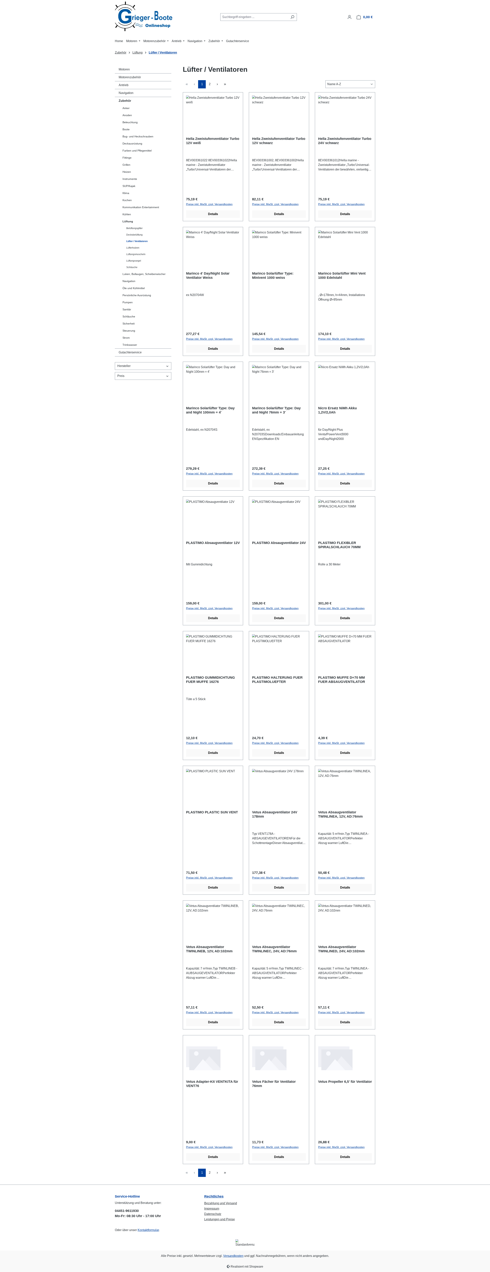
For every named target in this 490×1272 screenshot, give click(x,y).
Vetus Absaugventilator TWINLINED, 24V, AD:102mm (341, 949)
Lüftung (127, 221)
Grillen (126, 164)
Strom (126, 337)
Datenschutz (212, 1214)
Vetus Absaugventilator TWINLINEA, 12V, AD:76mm (340, 814)
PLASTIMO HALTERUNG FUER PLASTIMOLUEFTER (277, 680)
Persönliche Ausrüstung (136, 295)
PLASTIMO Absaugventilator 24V (279, 543)
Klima (125, 193)
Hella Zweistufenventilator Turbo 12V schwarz (278, 141)
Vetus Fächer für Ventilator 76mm (274, 1084)
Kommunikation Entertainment (140, 207)
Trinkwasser (129, 344)
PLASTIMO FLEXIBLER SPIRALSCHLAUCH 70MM (339, 545)
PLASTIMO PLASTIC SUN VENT (212, 812)
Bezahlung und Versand (220, 1203)
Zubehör (125, 100)
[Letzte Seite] (225, 84)
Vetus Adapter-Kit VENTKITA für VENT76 (212, 1084)
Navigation (126, 93)
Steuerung (128, 330)
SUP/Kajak (128, 186)
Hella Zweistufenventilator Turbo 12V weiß (212, 141)
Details (213, 214)
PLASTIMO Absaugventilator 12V (213, 543)
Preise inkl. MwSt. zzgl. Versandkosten (209, 204)
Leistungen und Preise (219, 1219)
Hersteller (124, 366)
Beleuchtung (130, 122)
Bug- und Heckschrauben (137, 136)
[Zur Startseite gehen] (143, 16)
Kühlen (126, 214)
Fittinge (126, 157)
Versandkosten (233, 1255)
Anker (126, 108)
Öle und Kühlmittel (133, 288)
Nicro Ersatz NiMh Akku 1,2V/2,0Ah (337, 410)
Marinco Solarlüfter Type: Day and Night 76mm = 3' (276, 410)
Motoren (124, 69)
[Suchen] (292, 17)
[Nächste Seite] (217, 84)
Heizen (126, 171)
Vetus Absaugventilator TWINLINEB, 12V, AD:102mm (209, 949)
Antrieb (123, 85)
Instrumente (129, 178)
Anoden (127, 115)
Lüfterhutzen (132, 247)
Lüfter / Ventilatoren (137, 241)
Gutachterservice (130, 352)
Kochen (127, 200)
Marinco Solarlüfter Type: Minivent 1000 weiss (272, 276)
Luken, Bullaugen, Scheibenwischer (144, 274)
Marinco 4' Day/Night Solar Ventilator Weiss (207, 276)
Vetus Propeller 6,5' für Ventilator (345, 1082)
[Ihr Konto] (349, 17)
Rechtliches (214, 1196)
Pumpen (127, 302)
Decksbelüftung (134, 234)
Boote (126, 129)
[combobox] (254, 17)
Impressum (211, 1208)
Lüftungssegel (133, 260)
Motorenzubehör (130, 77)
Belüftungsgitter (134, 228)
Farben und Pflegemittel (137, 150)
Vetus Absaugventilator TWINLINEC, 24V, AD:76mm (274, 949)
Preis (120, 376)
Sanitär (126, 309)
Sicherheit (128, 323)
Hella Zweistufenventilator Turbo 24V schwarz (344, 141)
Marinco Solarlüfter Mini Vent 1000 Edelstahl (342, 276)
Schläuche (131, 267)
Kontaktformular (148, 1230)
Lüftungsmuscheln (135, 254)
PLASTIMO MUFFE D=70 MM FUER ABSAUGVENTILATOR (341, 680)
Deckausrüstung (132, 143)
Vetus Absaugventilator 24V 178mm (274, 814)
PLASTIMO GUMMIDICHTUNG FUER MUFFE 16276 (210, 680)
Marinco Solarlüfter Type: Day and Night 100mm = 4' (210, 410)
